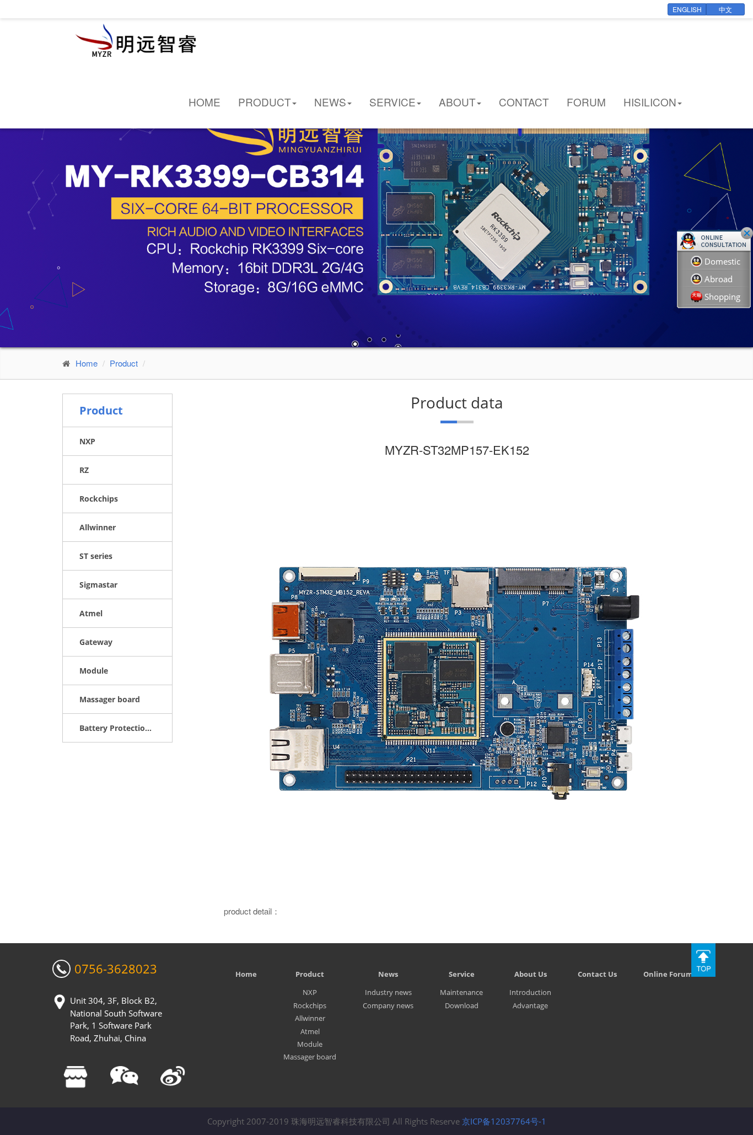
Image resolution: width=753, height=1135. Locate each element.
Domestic (722, 261)
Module (309, 1044)
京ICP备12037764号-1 (504, 1121)
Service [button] (392, 101)
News (388, 974)
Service (462, 974)
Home (204, 101)
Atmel (310, 1031)
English (687, 9)
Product (124, 363)
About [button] (457, 101)
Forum (586, 101)
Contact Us (597, 974)
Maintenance (461, 992)
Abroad (718, 278)
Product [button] (264, 101)
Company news (388, 1005)
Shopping (722, 296)
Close (747, 233)
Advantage (530, 1005)
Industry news (388, 992)
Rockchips (309, 1005)
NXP (310, 992)
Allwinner (310, 1018)
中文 (725, 9)
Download (461, 1005)
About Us (530, 974)
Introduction (530, 992)
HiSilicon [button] (649, 101)
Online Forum (668, 974)
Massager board (309, 1057)
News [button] (330, 101)
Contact (524, 101)
